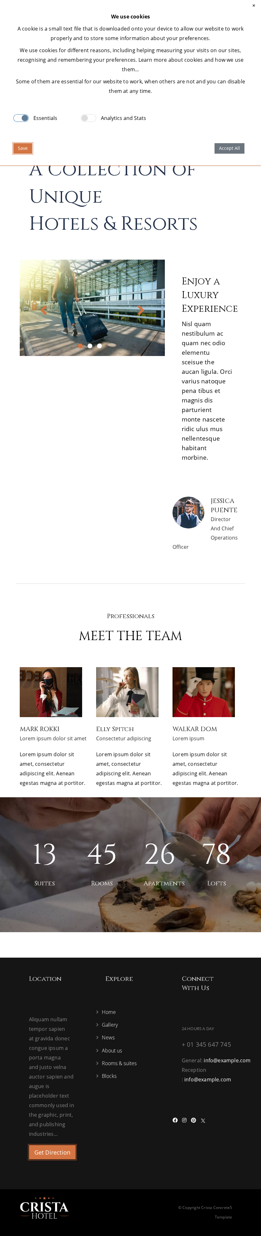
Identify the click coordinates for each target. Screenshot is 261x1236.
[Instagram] (184, 1120)
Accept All (229, 148)
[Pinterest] (193, 1120)
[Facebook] (175, 1120)
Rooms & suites (119, 1063)
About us (112, 1050)
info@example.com (227, 1060)
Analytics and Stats (123, 118)
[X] (203, 1120)
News (108, 1037)
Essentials (45, 118)
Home (109, 1012)
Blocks (109, 1075)
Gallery (110, 1024)
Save (23, 148)
